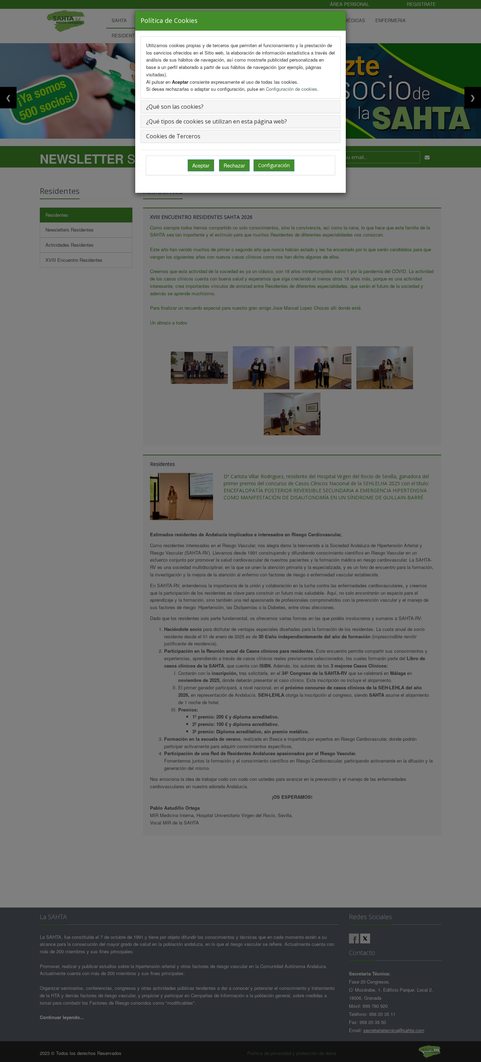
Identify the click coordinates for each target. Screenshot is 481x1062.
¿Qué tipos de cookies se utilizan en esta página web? (216, 121)
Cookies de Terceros (173, 136)
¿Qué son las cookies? (175, 106)
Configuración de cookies (291, 89)
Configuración (274, 165)
